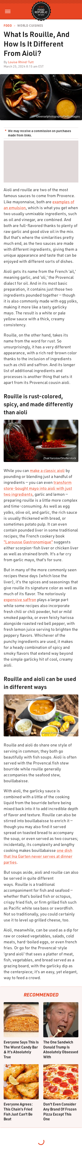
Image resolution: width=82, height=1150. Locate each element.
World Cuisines (30, 25)
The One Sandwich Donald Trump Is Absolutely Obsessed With (60, 1049)
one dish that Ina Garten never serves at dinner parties (38, 856)
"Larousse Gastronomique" (28, 541)
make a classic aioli (47, 470)
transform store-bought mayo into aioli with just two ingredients (38, 488)
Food (8, 25)
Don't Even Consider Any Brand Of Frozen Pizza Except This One (60, 1111)
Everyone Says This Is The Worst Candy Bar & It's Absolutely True (21, 1049)
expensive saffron (20, 599)
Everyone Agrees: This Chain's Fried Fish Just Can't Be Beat (18, 1111)
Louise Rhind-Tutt (21, 62)
